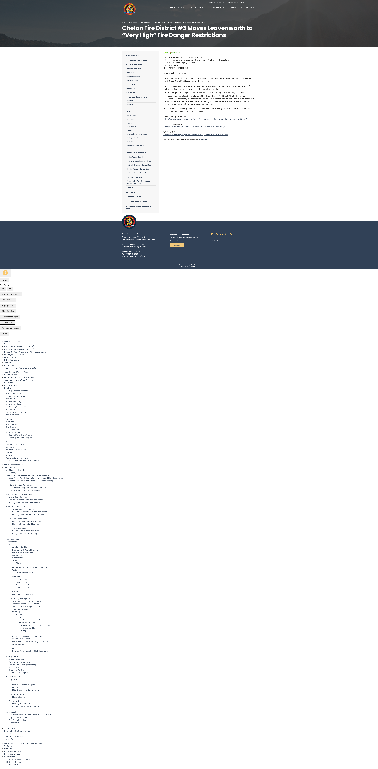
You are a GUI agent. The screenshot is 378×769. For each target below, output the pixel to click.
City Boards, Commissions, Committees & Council (30, 715)
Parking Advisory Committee (137, 173)
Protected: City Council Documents (19, 377)
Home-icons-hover (12, 754)
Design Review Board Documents (26, 531)
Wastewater (131, 127)
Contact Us (10, 399)
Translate (243, 2)
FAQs (21, 617)
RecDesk (9, 455)
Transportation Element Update (25, 604)
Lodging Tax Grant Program (20, 438)
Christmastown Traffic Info (16, 458)
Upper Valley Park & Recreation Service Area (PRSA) (138, 182)
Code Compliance (133, 108)
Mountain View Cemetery (16, 450)
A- (3, 288)
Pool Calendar (11, 424)
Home (123, 22)
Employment (131, 192)
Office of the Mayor (135, 64)
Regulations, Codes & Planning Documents (30, 641)
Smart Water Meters (24, 573)
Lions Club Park (22, 579)
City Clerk (130, 73)
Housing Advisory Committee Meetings (28, 514)
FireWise (8, 452)
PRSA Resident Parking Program (25, 690)
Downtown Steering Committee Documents (27, 487)
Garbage (130, 141)
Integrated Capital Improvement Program (30, 567)
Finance (129, 112)
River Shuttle (10, 427)
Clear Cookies (8, 311)
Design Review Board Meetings (25, 533)
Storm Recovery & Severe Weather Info (22, 460)
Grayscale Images (10, 317)
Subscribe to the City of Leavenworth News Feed (24, 743)
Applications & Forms (21, 644)
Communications (133, 77)
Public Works (131, 116)
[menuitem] (179, 7)
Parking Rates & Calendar (20, 662)
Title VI (18, 563)
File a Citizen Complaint (15, 396)
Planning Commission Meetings (25, 524)
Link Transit (17, 687)
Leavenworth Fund (13, 432)
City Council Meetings (18, 720)
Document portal (11, 375)
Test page (8, 363)
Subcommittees (132, 88)
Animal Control (11, 764)
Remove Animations (10, 328)
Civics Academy (12, 430)
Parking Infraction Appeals (16, 391)
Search (250, 8)
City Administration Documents (25, 706)
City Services (198, 7)
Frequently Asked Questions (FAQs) (138, 207)
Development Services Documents (27, 636)
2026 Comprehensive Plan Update (26, 601)
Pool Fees (9, 734)
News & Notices (132, 55)
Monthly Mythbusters (21, 704)
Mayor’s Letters (132, 80)
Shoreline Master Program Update (26, 606)
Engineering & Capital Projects (137, 134)
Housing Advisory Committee (137, 169)
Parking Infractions (13, 404)
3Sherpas (196, 265)
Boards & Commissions (136, 153)
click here (203, 140)
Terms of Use (184, 266)
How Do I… (235, 7)
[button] (177, 245)
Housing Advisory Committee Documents (30, 512)
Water (129, 123)
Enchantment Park (23, 582)
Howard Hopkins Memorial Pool (17, 731)
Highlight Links (8, 305)
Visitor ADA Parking (17, 659)
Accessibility (193, 266)
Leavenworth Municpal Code (17, 759)
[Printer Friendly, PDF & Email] (171, 53)
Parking (129, 188)
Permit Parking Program (19, 672)
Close (4, 280)
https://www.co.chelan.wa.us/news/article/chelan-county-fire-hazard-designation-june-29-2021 (205, 119)
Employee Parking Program (23, 685)
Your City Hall (178, 7)
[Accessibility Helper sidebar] (5, 273)
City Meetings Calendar (136, 201)
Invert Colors (7, 322)
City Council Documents (19, 717)
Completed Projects (12, 341)
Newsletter (8, 383)
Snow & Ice (131, 149)
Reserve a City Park (13, 393)
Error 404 (8, 748)
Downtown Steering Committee (138, 161)
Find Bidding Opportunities (16, 407)
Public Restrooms (11, 360)
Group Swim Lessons (14, 736)
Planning (130, 104)
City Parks (130, 119)
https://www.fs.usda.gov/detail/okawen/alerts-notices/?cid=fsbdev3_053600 (196, 127)
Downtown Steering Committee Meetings (26, 490)
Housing (19, 614)
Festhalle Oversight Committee (138, 165)
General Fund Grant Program (21, 435)
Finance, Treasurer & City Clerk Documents (30, 651)
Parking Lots (14, 667)
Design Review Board (134, 157)
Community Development (136, 97)
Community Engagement (16, 442)
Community (217, 7)
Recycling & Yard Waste (135, 145)
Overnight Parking (16, 670)
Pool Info (9, 739)
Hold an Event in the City (15, 412)
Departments (132, 93)
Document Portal (232, 2)
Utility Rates (9, 746)
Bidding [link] (250, 2)
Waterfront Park (22, 585)
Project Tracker (133, 197)
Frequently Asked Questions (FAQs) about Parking (25, 352)
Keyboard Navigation (11, 294)
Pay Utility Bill (10, 409)
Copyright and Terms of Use (16, 372)
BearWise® (9, 421)
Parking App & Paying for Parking (22, 665)
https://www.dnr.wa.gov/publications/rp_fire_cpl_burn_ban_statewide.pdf (195, 135)
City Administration (133, 69)
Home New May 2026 (13, 751)
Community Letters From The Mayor (19, 380)
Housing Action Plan (27, 628)
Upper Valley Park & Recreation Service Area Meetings (31, 481)
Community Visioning (14, 444)
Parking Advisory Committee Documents (26, 500)
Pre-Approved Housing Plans (31, 620)
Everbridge (8, 344)
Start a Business (12, 415)
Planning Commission (134, 177)
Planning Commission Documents (26, 521)
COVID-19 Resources (12, 385)
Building (130, 101)
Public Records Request (217, 2)
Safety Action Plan (133, 138)
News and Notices (146, 22)
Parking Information (13, 656)
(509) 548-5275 (134, 252)
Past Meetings (11, 473)
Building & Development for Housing (34, 625)
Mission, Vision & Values (136, 60)
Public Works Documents (22, 552)
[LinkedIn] (226, 234)
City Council (131, 84)
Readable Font (8, 300)
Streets (129, 130)
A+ (10, 288)
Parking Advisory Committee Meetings (25, 502)
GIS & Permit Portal (13, 762)
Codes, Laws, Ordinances (22, 639)
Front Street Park (23, 587)
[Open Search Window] (230, 234)
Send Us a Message (13, 401)
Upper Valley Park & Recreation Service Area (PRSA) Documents (36, 478)
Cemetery (9, 447)
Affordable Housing (27, 622)
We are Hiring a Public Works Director (21, 368)
